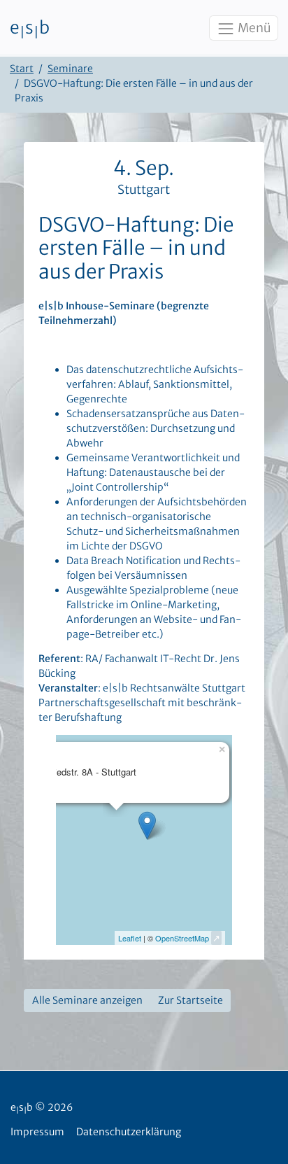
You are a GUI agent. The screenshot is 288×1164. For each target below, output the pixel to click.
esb (30, 29)
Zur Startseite (190, 1000)
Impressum (37, 1132)
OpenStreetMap (182, 938)
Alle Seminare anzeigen (87, 1000)
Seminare (70, 68)
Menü (253, 28)
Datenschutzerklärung (128, 1132)
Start (22, 68)
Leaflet (129, 938)
